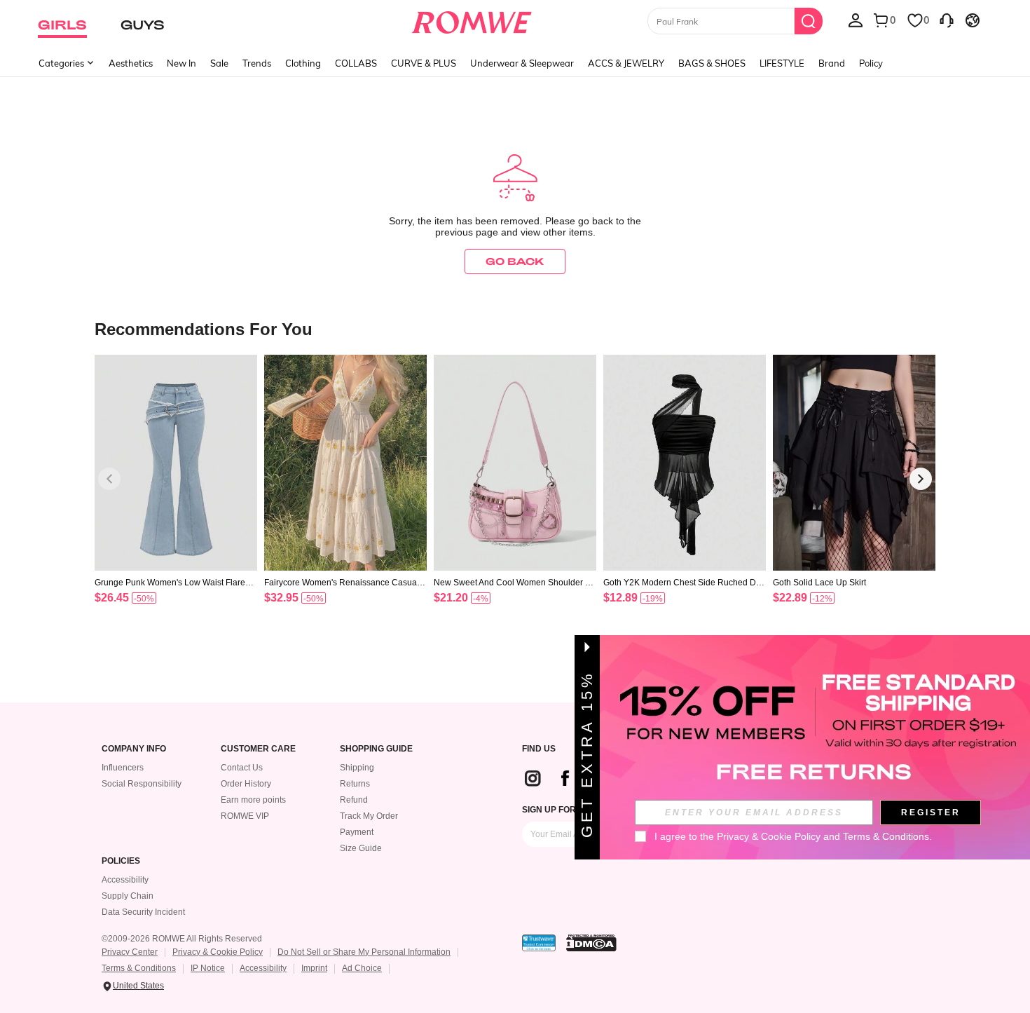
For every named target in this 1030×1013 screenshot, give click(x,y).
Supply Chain (127, 896)
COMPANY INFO (134, 749)
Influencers (123, 768)
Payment (356, 832)
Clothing (303, 63)
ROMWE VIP (245, 816)
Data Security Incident (143, 912)
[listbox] (855, 19)
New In (181, 63)
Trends (256, 63)
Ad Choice (362, 968)
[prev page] (109, 479)
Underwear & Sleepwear (522, 63)
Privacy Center (130, 952)
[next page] (920, 479)
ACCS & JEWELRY (626, 63)
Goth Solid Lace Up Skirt (819, 582)
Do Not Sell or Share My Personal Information (364, 952)
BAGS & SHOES (712, 63)
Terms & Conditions (139, 968)
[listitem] (176, 497)
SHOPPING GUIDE (376, 749)
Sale (219, 63)
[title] (515, 328)
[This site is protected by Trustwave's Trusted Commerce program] (539, 942)
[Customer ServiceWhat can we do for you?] (946, 19)
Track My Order (369, 816)
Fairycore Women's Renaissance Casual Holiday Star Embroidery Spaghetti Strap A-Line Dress (344, 582)
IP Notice (208, 968)
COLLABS (356, 63)
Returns (355, 784)
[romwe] (472, 19)
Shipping (357, 768)
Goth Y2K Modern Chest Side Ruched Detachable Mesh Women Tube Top (683, 582)
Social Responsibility (141, 784)
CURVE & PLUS (423, 63)
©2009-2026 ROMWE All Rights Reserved (182, 939)
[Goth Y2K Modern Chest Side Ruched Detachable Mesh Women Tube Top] (684, 463)
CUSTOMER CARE (258, 749)
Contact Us (242, 768)
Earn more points (253, 800)
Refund (354, 800)
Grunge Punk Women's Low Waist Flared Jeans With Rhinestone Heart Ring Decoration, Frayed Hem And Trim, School (175, 582)
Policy (871, 63)
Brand (831, 63)
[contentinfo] (112, 597)
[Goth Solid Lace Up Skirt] (854, 463)
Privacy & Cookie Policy (217, 952)
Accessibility (125, 880)
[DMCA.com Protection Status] (591, 942)
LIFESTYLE (782, 63)
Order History (246, 784)
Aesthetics (131, 63)
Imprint (314, 968)
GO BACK (515, 261)
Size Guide (361, 848)
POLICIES (121, 861)
